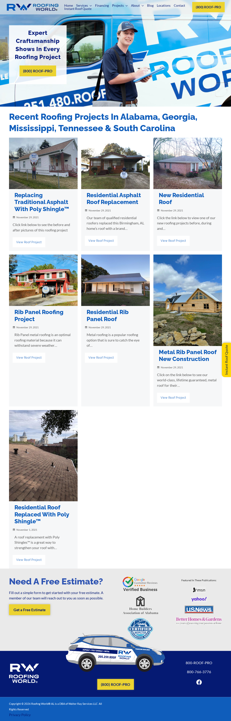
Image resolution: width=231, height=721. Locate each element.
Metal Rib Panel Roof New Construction (187, 355)
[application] (90, 5)
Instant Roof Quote (226, 360)
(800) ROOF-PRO (208, 7)
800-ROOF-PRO (199, 663)
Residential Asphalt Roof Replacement (114, 198)
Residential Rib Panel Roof (107, 315)
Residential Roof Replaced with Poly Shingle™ (41, 514)
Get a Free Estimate (30, 610)
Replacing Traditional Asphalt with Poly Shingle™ (41, 202)
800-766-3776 (199, 672)
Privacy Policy (20, 715)
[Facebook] (199, 682)
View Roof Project (29, 242)
